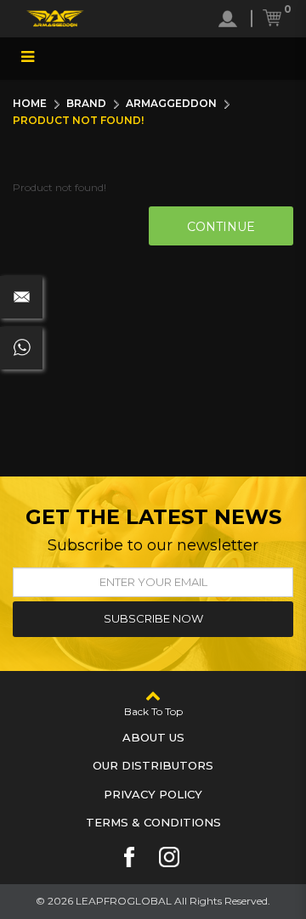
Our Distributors (153, 765)
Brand (86, 103)
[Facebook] (129, 857)
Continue (221, 226)
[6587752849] (21, 348)
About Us (153, 737)
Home (30, 103)
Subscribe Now (153, 618)
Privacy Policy (153, 794)
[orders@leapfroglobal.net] (21, 297)
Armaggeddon (171, 103)
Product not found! (78, 120)
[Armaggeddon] (55, 18)
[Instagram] (169, 857)
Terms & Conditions (153, 822)
